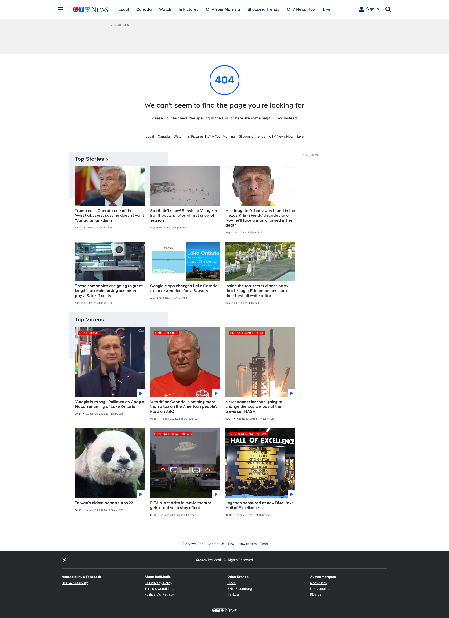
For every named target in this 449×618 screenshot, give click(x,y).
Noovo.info (318, 583)
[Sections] (60, 9)
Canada (144, 9)
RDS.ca (315, 594)
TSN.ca (233, 594)
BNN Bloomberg (239, 589)
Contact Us (215, 544)
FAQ (231, 544)
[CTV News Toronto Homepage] (90, 9)
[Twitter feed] (64, 560)
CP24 (231, 583)
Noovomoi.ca (320, 589)
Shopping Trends (263, 9)
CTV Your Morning (223, 9)
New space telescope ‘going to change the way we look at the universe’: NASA (253, 407)
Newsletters (247, 544)
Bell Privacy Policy (158, 583)
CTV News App (192, 544)
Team (264, 544)
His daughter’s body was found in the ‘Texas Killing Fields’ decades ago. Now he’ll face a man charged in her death (260, 217)
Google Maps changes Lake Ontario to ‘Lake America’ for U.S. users (183, 288)
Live (326, 9)
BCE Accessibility (75, 583)
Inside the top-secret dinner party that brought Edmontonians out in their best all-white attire (257, 291)
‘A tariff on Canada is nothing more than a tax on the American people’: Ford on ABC (183, 407)
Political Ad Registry (160, 594)
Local (124, 9)
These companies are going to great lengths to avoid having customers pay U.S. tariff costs (109, 291)
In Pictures (189, 9)
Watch (165, 9)
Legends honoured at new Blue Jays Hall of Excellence (259, 505)
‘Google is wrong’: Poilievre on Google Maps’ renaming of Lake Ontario (109, 404)
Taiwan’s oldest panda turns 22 (104, 503)
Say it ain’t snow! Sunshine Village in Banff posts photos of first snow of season (183, 215)
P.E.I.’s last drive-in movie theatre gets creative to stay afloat (180, 505)
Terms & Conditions (159, 589)
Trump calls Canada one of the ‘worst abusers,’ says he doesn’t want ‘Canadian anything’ (109, 215)
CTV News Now (301, 9)
